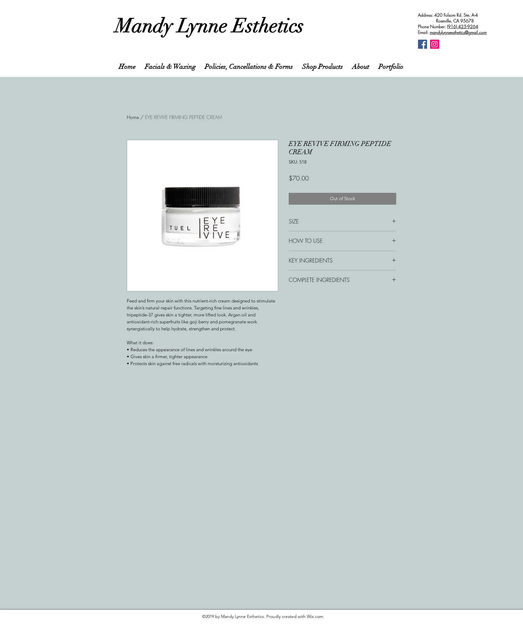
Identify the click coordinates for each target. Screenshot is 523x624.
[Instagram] (434, 44)
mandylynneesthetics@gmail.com (458, 32)
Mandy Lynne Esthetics (209, 26)
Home (133, 117)
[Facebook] (422, 44)
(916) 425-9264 (462, 26)
